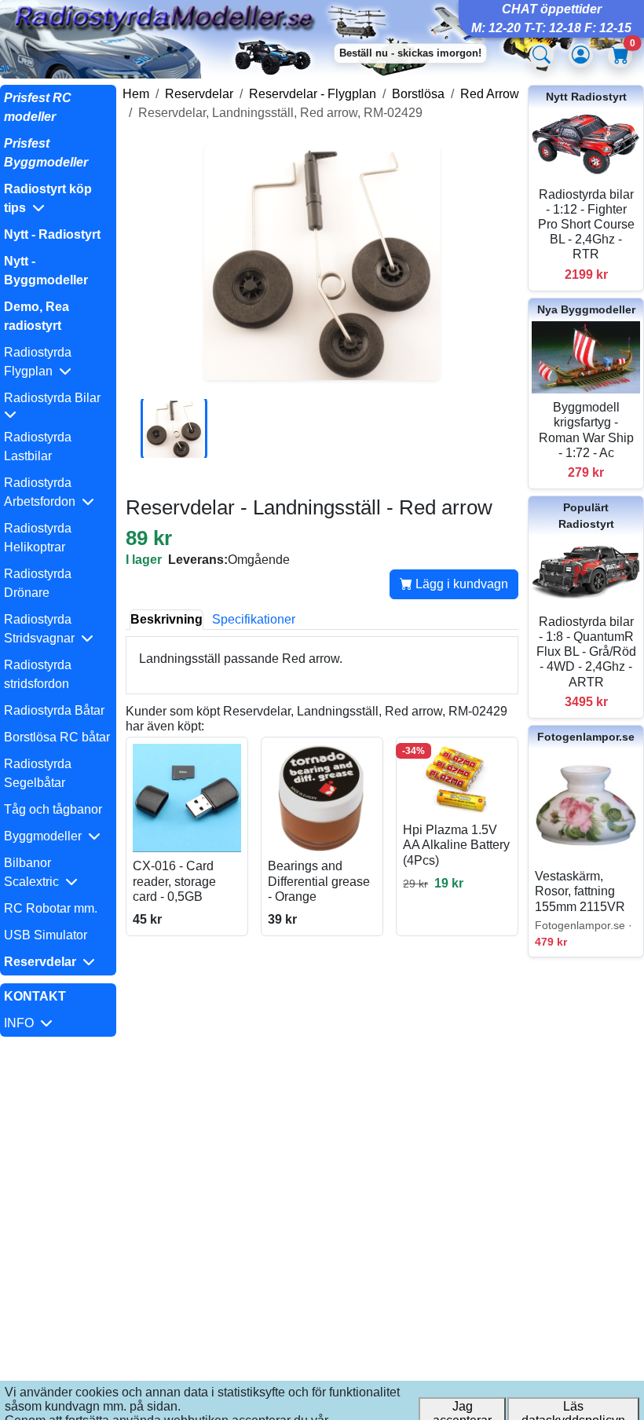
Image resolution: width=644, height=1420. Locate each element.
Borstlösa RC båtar (57, 737)
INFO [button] (22, 1023)
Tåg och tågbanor (53, 809)
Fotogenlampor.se (586, 736)
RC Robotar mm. (50, 908)
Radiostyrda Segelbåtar (37, 773)
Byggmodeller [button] (46, 836)
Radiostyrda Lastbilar (37, 446)
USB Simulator (45, 935)
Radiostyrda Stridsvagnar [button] (42, 629)
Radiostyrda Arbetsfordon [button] (43, 492)
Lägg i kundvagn (460, 584)
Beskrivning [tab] (166, 619)
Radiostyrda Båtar (54, 710)
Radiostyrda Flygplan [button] (37, 362)
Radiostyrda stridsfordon (37, 674)
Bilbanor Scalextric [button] (34, 872)
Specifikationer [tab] (253, 619)
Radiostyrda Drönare (37, 583)
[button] (58, 199)
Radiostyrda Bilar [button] (55, 397)
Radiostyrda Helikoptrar (37, 538)
